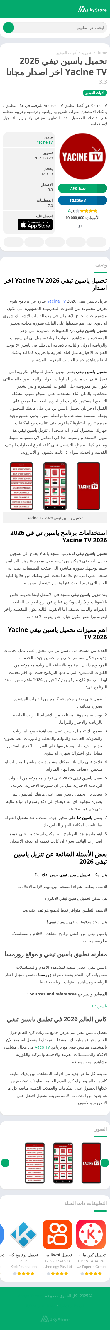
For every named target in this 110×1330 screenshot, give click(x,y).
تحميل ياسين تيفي (91, 371)
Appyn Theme (30, 1295)
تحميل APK (78, 188)
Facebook (96, 242)
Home (101, 52)
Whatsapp (14, 242)
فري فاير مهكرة (72, 1305)
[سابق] (105, 1163)
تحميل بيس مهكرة (40, 1305)
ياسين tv (99, 1006)
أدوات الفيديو (66, 52)
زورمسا (44, 974)
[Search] (8, 27)
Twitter (76, 242)
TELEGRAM (78, 200)
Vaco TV (42, 1047)
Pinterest (55, 242)
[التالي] (5, 1163)
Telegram (34, 242)
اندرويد (86, 52)
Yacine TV (45, 142)
